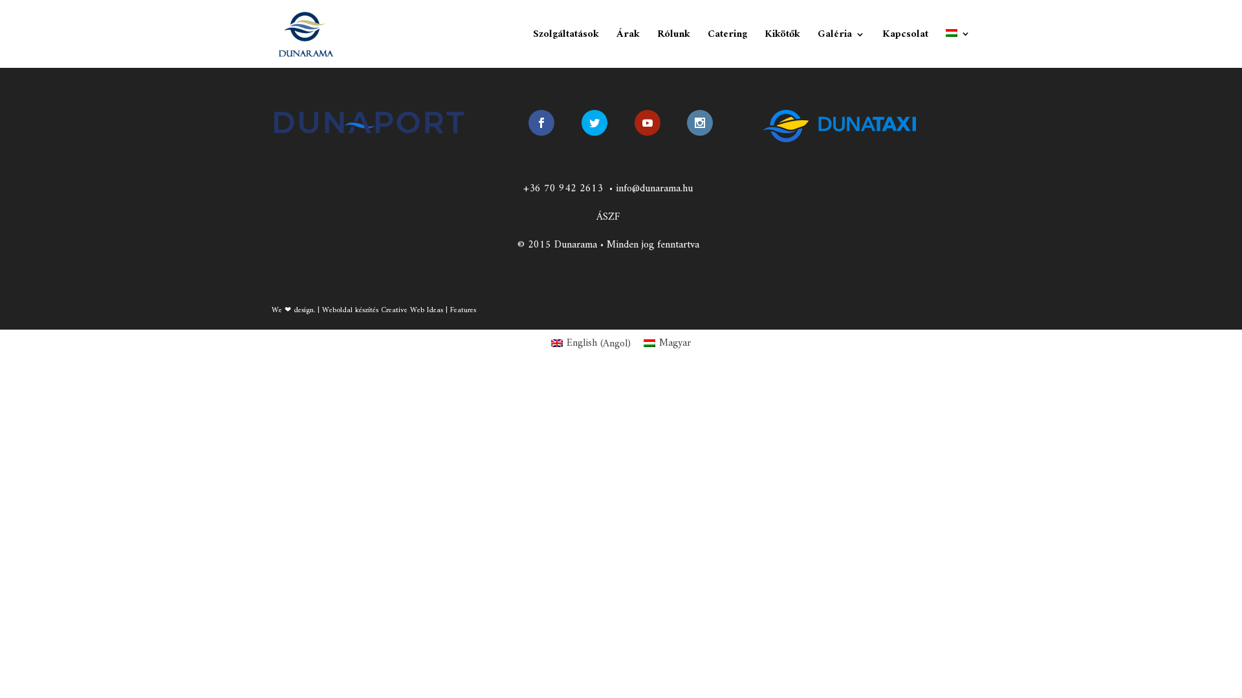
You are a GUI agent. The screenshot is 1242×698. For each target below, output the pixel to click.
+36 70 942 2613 (563, 189)
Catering (727, 36)
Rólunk (673, 36)
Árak (628, 36)
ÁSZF (608, 217)
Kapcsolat (905, 36)
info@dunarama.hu (654, 189)
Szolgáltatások (566, 36)
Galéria (835, 36)
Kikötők (782, 36)
